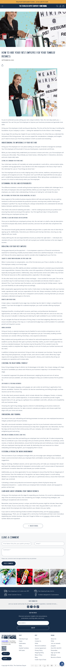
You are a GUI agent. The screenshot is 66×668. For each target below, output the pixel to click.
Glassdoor (18, 387)
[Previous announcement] (3, 2)
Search (37, 639)
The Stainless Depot (20, 665)
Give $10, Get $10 (56, 648)
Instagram (47, 516)
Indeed (12, 387)
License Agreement (40, 648)
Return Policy (38, 655)
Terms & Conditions (40, 646)
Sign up (33, 628)
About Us (53, 639)
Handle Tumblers (24, 648)
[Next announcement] (63, 2)
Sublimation (22, 643)
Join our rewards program (55, 645)
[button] (2, 6)
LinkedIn (27, 387)
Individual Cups (23, 639)
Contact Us (38, 641)
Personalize (54, 650)
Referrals (53, 655)
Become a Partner (56, 657)
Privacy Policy (39, 650)
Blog (36, 657)
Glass (20, 646)
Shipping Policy (39, 653)
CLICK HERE (5, 641)
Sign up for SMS (55, 653)
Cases (20, 641)
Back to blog (34, 526)
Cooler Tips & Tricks (40, 660)
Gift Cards (22, 650)
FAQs (36, 643)
